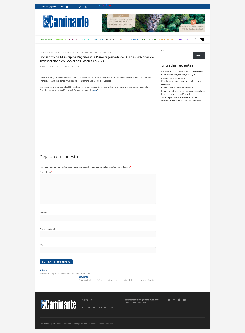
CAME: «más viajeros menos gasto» (177, 87)
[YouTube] (110, 5)
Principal (83, 52)
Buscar (164, 50)
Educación (45, 52)
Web (42, 245)
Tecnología (105, 52)
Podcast (111, 39)
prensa (75, 52)
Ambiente (60, 39)
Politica (98, 39)
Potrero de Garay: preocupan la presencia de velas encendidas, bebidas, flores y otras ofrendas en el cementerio (182, 74)
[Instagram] (103, 5)
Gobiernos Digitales (72, 66)
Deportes (183, 39)
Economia (46, 39)
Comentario (46, 172)
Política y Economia (61, 52)
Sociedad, (94, 52)
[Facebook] (106, 5)
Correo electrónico (48, 229)
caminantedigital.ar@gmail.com (81, 7)
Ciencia (135, 39)
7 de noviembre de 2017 (51, 66)
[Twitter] (99, 5)
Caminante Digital (47, 323)
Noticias (86, 39)
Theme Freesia (72, 324)
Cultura (123, 39)
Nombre (43, 212)
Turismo (73, 39)
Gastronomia (166, 39)
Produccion (149, 39)
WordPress (83, 324)
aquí (95, 90)
